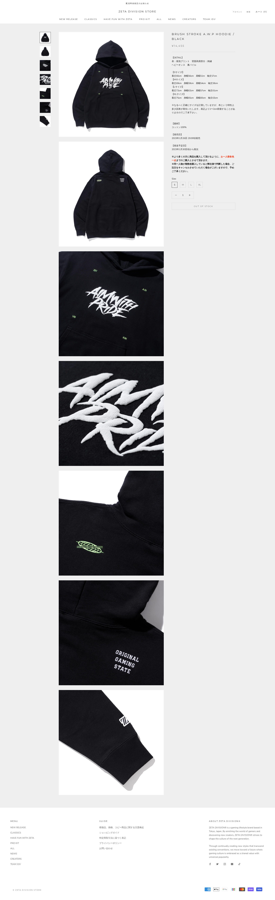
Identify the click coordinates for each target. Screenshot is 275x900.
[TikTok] (239, 864)
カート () (261, 11)
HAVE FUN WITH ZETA (118, 19)
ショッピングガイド (109, 832)
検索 (248, 12)
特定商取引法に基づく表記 (112, 837)
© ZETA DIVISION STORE (27, 890)
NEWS (172, 19)
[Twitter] (217, 864)
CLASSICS (91, 19)
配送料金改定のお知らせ (137, 3)
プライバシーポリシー (110, 843)
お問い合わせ (106, 848)
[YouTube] (232, 864)
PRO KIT (144, 19)
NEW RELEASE (68, 19)
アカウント (237, 12)
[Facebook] (210, 864)
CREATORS (189, 19)
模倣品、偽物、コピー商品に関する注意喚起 (121, 827)
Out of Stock (203, 206)
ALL (159, 19)
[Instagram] (225, 864)
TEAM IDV (209, 19)
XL (199, 184)
